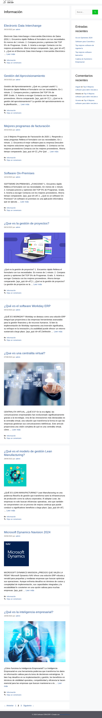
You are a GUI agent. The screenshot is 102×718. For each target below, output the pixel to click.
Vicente (78, 100)
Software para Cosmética (84, 42)
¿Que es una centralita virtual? (24, 353)
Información (11, 60)
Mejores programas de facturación (27, 126)
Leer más (11, 54)
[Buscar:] (83, 12)
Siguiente (28, 705)
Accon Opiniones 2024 (83, 38)
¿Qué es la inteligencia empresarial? (28, 612)
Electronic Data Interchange (22, 25)
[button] (74, 2)
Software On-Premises (19, 173)
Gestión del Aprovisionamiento (24, 75)
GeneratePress (65, 714)
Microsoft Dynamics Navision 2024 (27, 532)
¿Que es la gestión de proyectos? (26, 223)
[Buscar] (95, 12)
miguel (77, 87)
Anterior (9, 705)
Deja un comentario (14, 63)
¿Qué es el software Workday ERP (27, 306)
